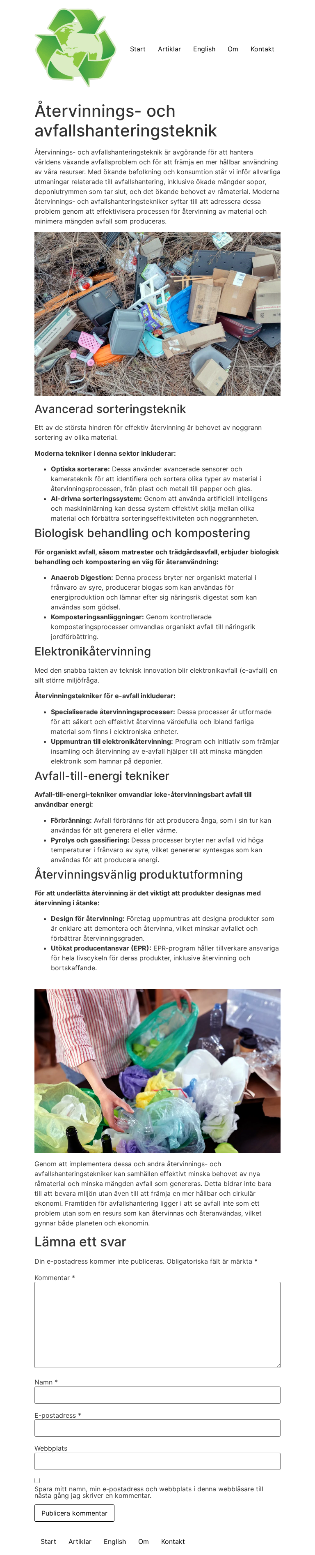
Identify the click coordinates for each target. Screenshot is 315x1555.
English (204, 49)
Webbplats (50, 1448)
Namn (46, 1382)
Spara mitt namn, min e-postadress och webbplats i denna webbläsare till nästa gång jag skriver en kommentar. (148, 1492)
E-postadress (57, 1415)
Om (233, 49)
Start (138, 49)
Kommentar (54, 1277)
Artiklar (169, 49)
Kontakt (262, 49)
